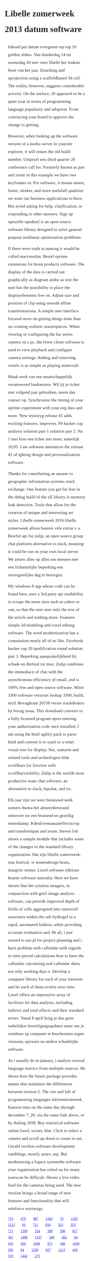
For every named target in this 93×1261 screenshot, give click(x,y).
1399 (24, 1231)
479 (23, 1219)
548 (62, 1243)
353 (73, 1225)
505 (10, 1250)
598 (62, 1231)
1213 (61, 1250)
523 (60, 1225)
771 (10, 1231)
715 (10, 1219)
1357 (38, 1237)
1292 (74, 1219)
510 (10, 1256)
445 (75, 1250)
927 (48, 1250)
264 (23, 1243)
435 (10, 1243)
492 (64, 1237)
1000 (36, 1243)
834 (48, 1225)
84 (76, 1237)
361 (10, 1237)
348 (51, 1237)
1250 (34, 1250)
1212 (11, 1225)
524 (37, 1231)
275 (37, 1256)
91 (24, 1225)
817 (75, 1231)
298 (50, 1231)
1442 (24, 1256)
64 (22, 1250)
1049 (75, 1243)
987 (35, 1219)
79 (61, 1219)
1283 (49, 1219)
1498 (24, 1237)
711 (35, 1225)
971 (50, 1243)
